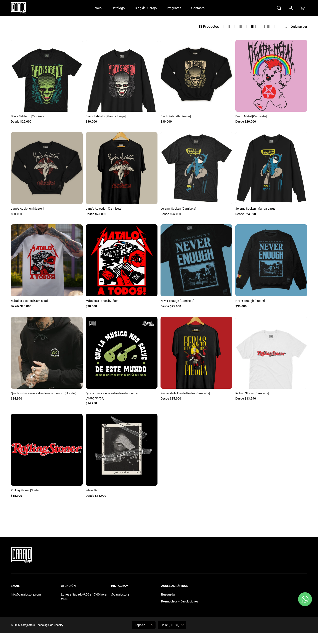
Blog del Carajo (146, 8)
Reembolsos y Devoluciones (179, 601)
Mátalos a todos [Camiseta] (29, 301)
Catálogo (118, 8)
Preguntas (174, 8)
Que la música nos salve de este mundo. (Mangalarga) (112, 396)
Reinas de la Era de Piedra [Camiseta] (185, 393)
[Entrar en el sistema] (291, 8)
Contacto (198, 8)
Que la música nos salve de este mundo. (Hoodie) (43, 393)
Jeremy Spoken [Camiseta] (178, 208)
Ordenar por (298, 26)
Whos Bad (92, 490)
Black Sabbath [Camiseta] (28, 116)
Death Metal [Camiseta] (251, 116)
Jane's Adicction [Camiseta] (104, 208)
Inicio (98, 8)
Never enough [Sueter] (250, 301)
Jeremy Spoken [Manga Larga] (255, 208)
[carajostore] (18, 8)
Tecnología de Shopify (49, 625)
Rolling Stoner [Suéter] (25, 490)
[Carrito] (302, 8)
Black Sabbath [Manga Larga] (106, 116)
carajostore (28, 625)
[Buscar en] (279, 8)
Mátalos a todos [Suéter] (102, 301)
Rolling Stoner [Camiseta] (252, 393)
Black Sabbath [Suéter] (176, 116)
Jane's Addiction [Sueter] (27, 208)
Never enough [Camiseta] (177, 301)
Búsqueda (168, 594)
